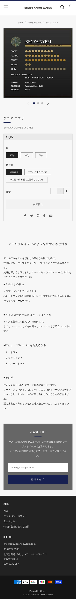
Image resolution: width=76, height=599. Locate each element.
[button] (34, 103)
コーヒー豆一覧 (35, 22)
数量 (8, 191)
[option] (38, 63)
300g (26, 155)
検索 (6, 510)
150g (12, 155)
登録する (36, 479)
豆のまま (14, 171)
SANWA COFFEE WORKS (18, 127)
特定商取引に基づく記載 (16, 526)
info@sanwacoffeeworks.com (20, 543)
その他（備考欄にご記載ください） (27, 179)
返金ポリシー (11, 521)
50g (41, 155)
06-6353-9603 (11, 549)
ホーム (21, 22)
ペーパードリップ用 (37, 171)
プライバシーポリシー (15, 516)
